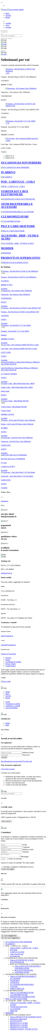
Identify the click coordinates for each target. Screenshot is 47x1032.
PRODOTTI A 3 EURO (19, 1025)
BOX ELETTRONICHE (24, 970)
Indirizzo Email (28, 752)
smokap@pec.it (6, 573)
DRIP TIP (13, 1011)
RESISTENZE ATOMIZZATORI (22, 997)
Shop (7, 13)
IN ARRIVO (10, 944)
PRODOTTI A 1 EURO (19, 1023)
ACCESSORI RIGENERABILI (22, 984)
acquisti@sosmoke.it (8, 645)
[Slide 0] (2, 38)
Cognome (26, 847)
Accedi (4, 757)
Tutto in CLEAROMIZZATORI (22, 993)
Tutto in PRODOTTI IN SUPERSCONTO (26, 1017)
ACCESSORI (15, 1009)
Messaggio (25, 857)
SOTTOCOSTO (16, 1021)
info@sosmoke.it (7, 636)
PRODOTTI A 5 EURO (19, 1027)
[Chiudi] (2, 497)
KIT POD (13, 950)
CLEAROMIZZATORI (18, 995)
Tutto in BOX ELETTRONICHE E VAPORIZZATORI (28, 967)
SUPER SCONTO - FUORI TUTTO (24, 1029)
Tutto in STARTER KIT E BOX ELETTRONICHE (22, 961)
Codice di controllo (15, 859)
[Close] (2, 2)
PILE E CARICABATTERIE (16, 999)
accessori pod (15, 956)
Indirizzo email (27, 849)
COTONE (14, 986)
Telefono (25, 852)
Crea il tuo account (7, 769)
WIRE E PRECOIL (17, 989)
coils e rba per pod (16, 954)
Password (25, 755)
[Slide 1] (4, 38)
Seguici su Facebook (8, 654)
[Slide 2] (6, 38)
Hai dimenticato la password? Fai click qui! (16, 761)
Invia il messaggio (8, 869)
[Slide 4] (11, 38)
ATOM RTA (14, 982)
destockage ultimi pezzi (18, 1019)
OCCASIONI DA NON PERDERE (18, 942)
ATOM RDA (15, 980)
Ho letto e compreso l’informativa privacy (19, 867)
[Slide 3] (9, 38)
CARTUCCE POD (17, 952)
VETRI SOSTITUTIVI (18, 1007)
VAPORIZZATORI (22, 972)
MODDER (9, 1013)
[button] (6, 821)
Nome (24, 845)
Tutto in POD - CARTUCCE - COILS (24, 948)
